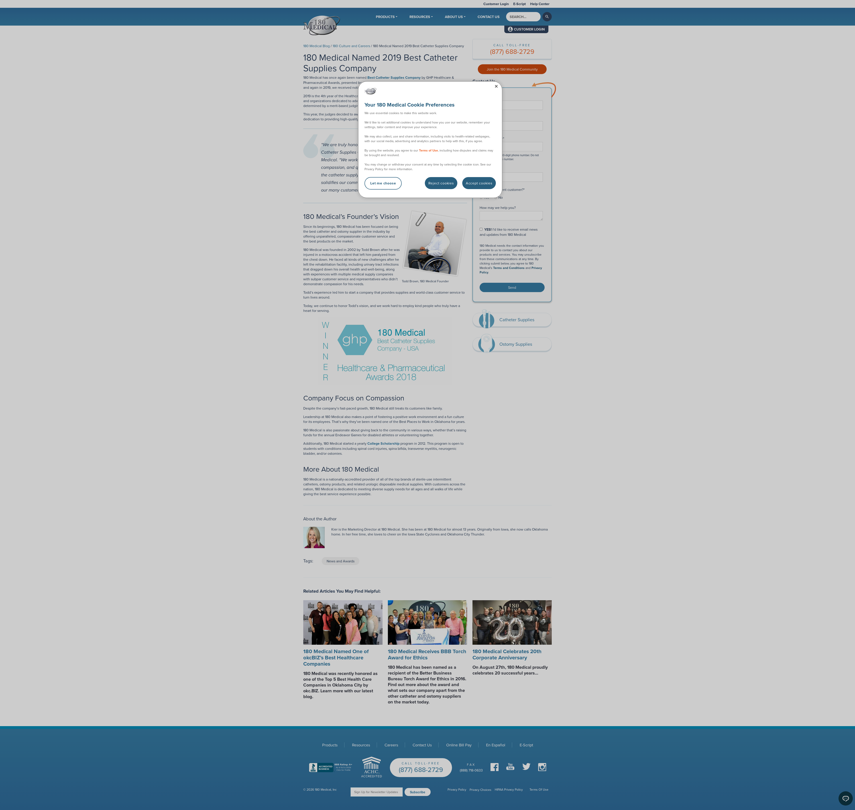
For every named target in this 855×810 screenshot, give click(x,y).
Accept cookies (479, 183)
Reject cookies (441, 183)
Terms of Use (428, 150)
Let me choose (383, 183)
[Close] (496, 86)
